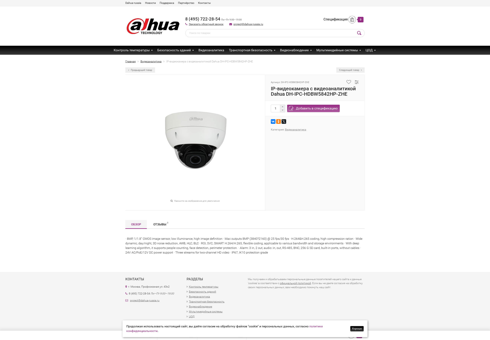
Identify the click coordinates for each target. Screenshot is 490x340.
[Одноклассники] (278, 121)
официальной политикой (295, 283)
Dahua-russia (133, 2)
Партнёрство (186, 2)
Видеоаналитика (211, 50)
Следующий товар (349, 70)
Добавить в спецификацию (317, 108)
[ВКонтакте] (273, 121)
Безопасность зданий (174, 50)
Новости (150, 2)
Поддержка (167, 2)
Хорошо (357, 328)
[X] (284, 121)
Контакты (204, 2)
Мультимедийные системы (337, 50)
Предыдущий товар (141, 70)
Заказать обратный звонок (206, 24)
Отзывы (160, 224)
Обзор (136, 224)
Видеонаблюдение (294, 50)
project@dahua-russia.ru (248, 24)
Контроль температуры (132, 50)
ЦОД (369, 50)
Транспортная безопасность (250, 50)
